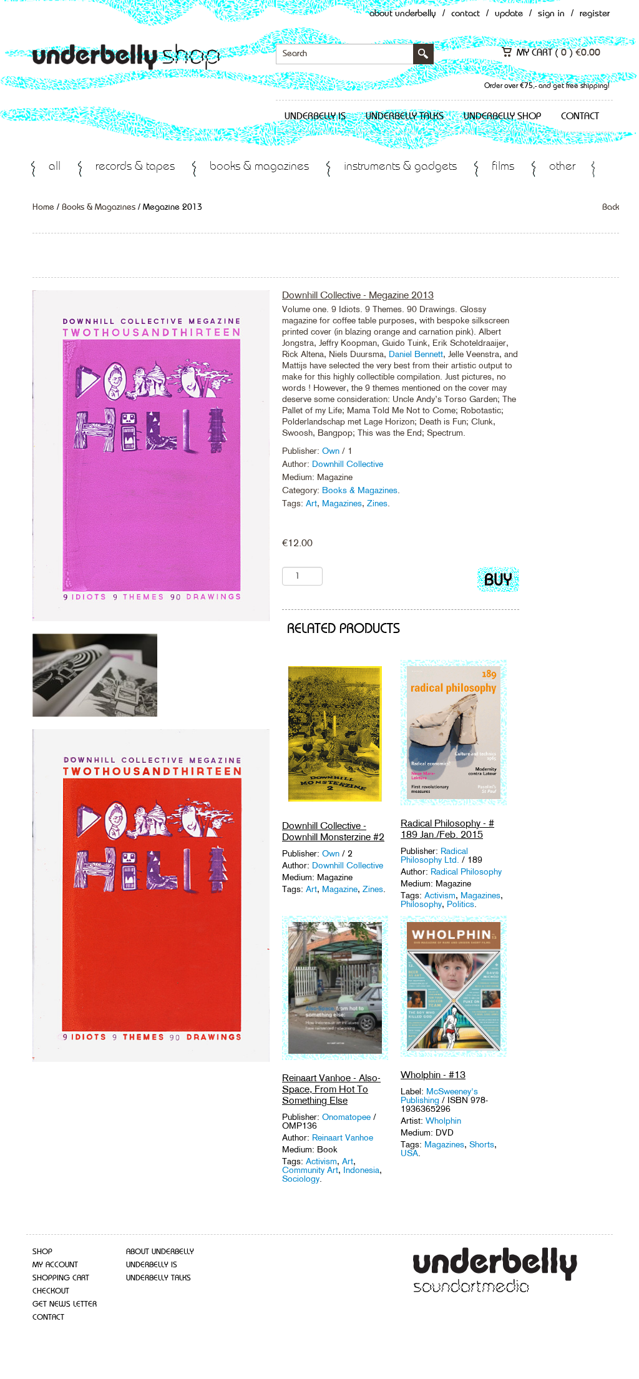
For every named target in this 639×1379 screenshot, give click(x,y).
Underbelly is (315, 117)
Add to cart (498, 582)
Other (562, 167)
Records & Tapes (135, 167)
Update (509, 14)
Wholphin (443, 1121)
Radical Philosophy (466, 871)
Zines (377, 503)
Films (503, 167)
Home (43, 207)
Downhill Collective (347, 464)
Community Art (310, 1170)
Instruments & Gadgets (400, 167)
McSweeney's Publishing (439, 1095)
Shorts (481, 1144)
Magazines (342, 503)
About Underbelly (402, 14)
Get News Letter (64, 1304)
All (55, 167)
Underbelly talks (405, 117)
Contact (465, 14)
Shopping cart (60, 1278)
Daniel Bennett (416, 354)
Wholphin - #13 (433, 1075)
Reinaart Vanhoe (342, 1137)
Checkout (50, 1291)
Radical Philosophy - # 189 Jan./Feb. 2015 (447, 828)
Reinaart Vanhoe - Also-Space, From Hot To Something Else (331, 1089)
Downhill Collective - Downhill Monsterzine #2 (333, 831)
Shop (42, 1252)
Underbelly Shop (502, 117)
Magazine (340, 889)
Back (610, 207)
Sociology (301, 1179)
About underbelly (160, 1252)
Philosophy (421, 904)
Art (311, 503)
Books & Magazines (259, 167)
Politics (460, 904)
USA (409, 1153)
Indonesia (361, 1170)
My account (55, 1265)
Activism (440, 895)
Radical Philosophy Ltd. (434, 855)
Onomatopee (346, 1117)
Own (332, 451)
